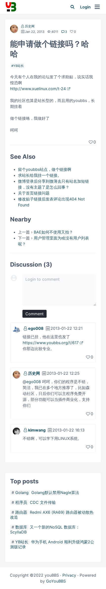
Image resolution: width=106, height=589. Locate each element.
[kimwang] (16, 430)
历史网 (30, 26)
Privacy (69, 575)
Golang (22, 492)
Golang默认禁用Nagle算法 (55, 492)
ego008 (36, 328)
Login (85, 6)
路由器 (21, 512)
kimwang (37, 430)
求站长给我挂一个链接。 (39, 175)
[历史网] (14, 29)
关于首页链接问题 (34, 193)
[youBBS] (11, 7)
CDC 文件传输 (43, 502)
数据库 (21, 527)
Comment (34, 313)
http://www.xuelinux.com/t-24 (38, 88)
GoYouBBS (56, 581)
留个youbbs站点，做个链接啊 (44, 169)
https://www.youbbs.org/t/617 (51, 342)
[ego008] (16, 329)
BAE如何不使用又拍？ (53, 232)
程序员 (21, 502)
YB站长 (18, 66)
